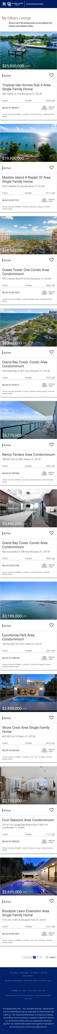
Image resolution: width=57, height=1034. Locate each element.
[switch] (51, 75)
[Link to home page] (15, 4)
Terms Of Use (19, 990)
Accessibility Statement (20, 995)
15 (47, 957)
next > (53, 957)
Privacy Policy (37, 990)
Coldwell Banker (19, 973)
